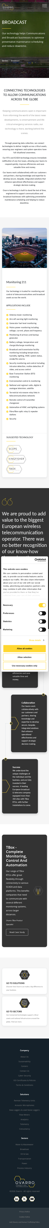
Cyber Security (24, 1075)
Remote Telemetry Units (24, 1100)
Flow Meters (24, 1114)
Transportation (24, 1158)
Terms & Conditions (24, 1085)
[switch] (42, 613)
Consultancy (24, 1129)
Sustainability (24, 1061)
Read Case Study (17, 932)
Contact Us (24, 1071)
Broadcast (24, 1149)
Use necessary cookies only (24, 666)
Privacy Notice (24, 1212)
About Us (24, 1056)
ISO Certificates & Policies (24, 1080)
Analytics (24, 1119)
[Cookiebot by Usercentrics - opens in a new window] (35, 560)
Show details (35, 640)
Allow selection (24, 657)
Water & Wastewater (24, 1144)
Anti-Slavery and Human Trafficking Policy (24, 1222)
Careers (24, 1066)
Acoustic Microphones (24, 1105)
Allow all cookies (24, 648)
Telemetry (24, 1124)
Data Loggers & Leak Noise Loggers (24, 1110)
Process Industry (24, 1168)
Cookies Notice (24, 1217)
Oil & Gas (25, 1154)
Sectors (5, 61)
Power (24, 1163)
